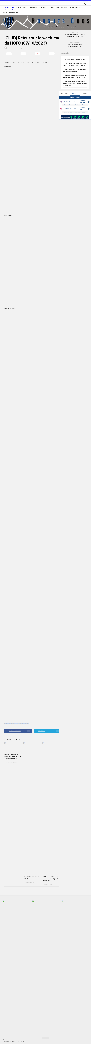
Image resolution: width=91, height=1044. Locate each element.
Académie (32, 7)
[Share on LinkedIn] (54, 54)
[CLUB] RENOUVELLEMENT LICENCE (74, 59)
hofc (11, 48)
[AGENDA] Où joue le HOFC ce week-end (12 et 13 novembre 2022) (12, 756)
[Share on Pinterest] (40, 54)
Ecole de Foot (20, 7)
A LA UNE (6, 7)
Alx (23, 1041)
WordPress (13, 1041)
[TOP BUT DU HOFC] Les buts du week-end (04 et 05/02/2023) (50, 879)
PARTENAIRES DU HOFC (10, 12)
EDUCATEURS (60, 7)
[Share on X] (11, 54)
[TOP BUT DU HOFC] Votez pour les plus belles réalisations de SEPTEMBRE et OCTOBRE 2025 (75, 83)
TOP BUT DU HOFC (75, 7)
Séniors (41, 7)
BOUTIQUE (51, 7)
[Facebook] (80, 4)
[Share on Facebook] (26, 54)
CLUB (12, 7)
